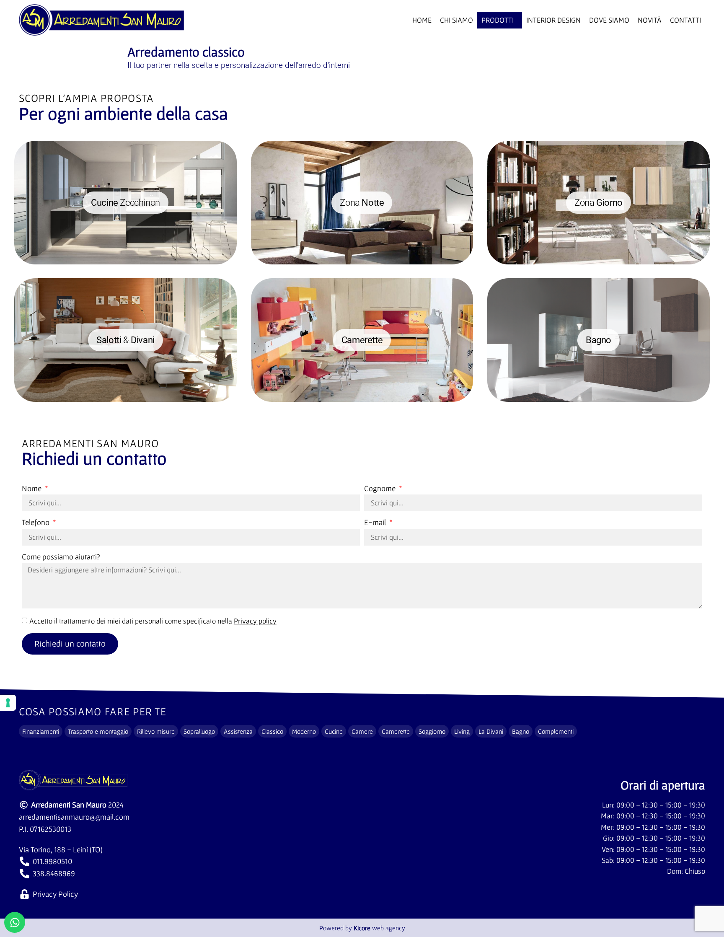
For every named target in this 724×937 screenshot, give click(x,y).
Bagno (520, 731)
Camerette (396, 731)
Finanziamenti (40, 731)
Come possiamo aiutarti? (61, 557)
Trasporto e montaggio (98, 731)
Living (462, 731)
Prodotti (497, 20)
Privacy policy (255, 621)
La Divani (490, 731)
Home (422, 20)
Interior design (553, 20)
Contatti (685, 20)
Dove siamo (609, 20)
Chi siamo (456, 20)
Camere (362, 731)
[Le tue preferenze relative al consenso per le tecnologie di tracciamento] (8, 703)
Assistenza (238, 731)
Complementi (556, 731)
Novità (650, 20)
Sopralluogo (199, 731)
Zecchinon (125, 202)
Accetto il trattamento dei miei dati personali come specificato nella (153, 621)
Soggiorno (432, 731)
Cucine (334, 731)
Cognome (380, 488)
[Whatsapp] (14, 922)
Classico (272, 731)
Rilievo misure (156, 731)
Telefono (36, 522)
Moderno (304, 731)
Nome (32, 488)
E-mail (376, 522)
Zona (362, 202)
